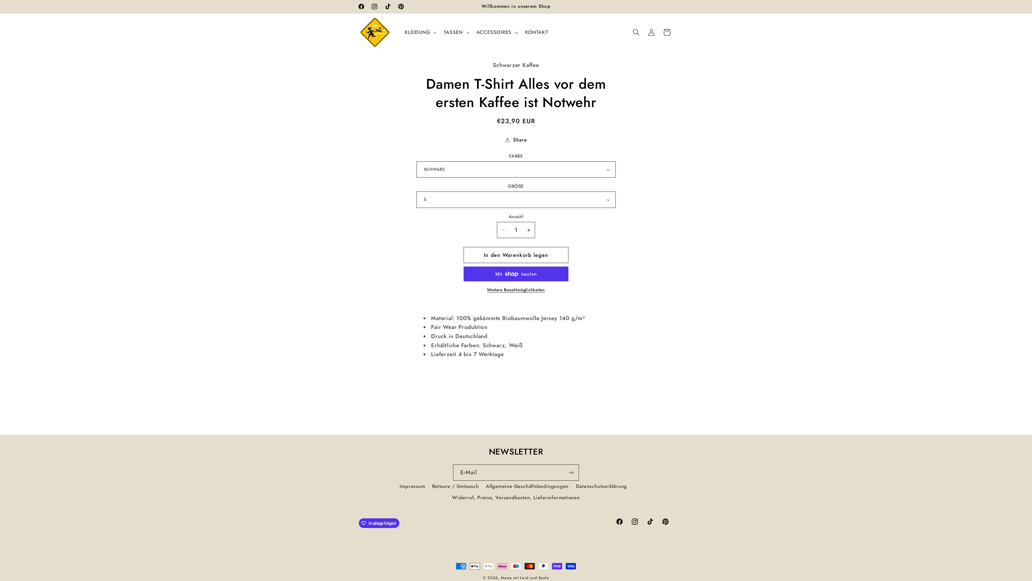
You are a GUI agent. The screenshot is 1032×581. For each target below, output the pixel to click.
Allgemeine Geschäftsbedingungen (527, 486)
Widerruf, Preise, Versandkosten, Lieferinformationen (516, 497)
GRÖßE (516, 186)
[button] (420, 32)
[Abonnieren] (571, 473)
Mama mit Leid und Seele (525, 577)
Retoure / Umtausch (455, 486)
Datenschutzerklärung (601, 486)
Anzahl (516, 217)
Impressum (412, 486)
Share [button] (520, 139)
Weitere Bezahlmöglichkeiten (516, 290)
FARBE (516, 156)
